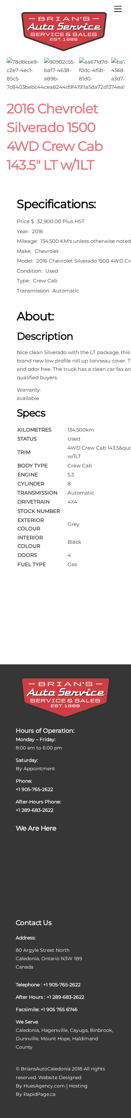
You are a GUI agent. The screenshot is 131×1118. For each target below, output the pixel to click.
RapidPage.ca (39, 1094)
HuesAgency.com (44, 1086)
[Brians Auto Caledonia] (64, 50)
